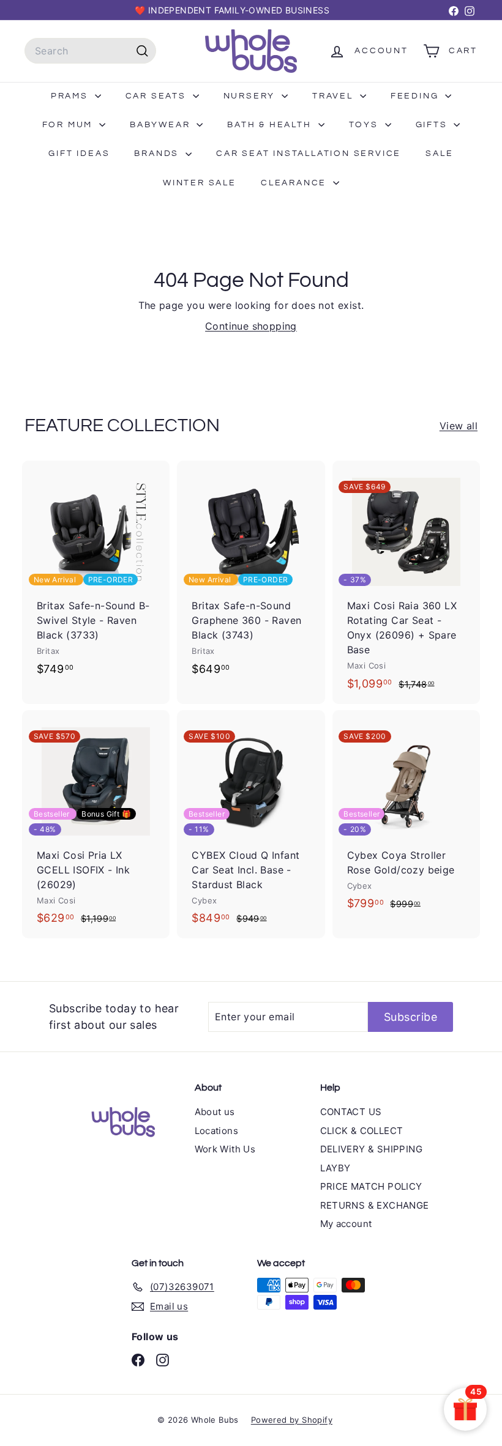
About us (215, 1112)
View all (459, 426)
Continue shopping (251, 326)
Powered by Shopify (291, 1420)
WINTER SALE (199, 183)
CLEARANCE (295, 183)
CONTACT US (351, 1112)
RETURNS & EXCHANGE (374, 1205)
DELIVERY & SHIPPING (371, 1149)
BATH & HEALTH (271, 124)
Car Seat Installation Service (308, 153)
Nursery (251, 96)
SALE (439, 153)
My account (346, 1223)
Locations (217, 1130)
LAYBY (335, 1168)
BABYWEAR (161, 124)
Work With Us (225, 1149)
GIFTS (433, 124)
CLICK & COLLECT (361, 1130)
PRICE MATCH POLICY (371, 1186)
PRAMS (71, 96)
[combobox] (90, 51)
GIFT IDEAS (79, 153)
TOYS (365, 124)
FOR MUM (69, 124)
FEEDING (416, 96)
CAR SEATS (158, 96)
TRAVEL (334, 96)
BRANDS (158, 153)
